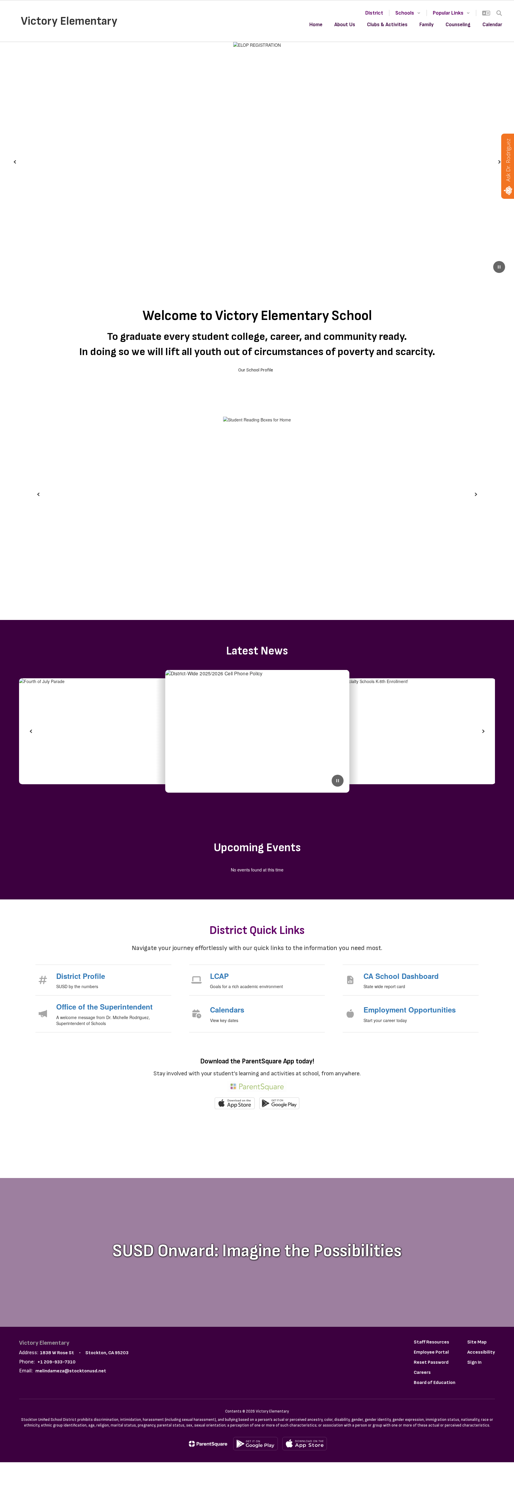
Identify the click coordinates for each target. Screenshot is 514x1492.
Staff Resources (431, 1342)
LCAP (219, 976)
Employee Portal (431, 1352)
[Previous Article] (31, 731)
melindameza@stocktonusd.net (70, 1371)
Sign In (474, 1362)
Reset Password (431, 1362)
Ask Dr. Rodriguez (508, 160)
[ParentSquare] (208, 1443)
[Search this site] (499, 13)
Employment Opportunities (409, 1009)
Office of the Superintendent (104, 1007)
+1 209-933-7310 (56, 1362)
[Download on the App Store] (304, 1443)
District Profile (80, 976)
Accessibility (481, 1352)
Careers (422, 1372)
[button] (408, 13)
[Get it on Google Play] (255, 1443)
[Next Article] (483, 731)
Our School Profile (255, 370)
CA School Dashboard (401, 976)
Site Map (477, 1342)
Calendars (227, 1009)
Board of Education (434, 1382)
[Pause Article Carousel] (338, 781)
